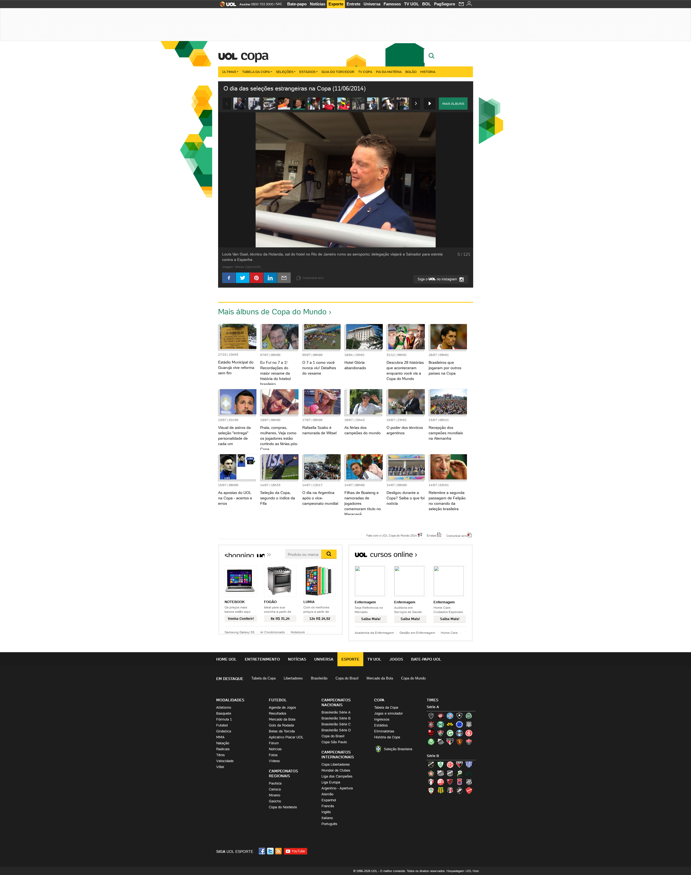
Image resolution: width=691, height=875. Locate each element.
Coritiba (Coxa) (440, 724)
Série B (433, 755)
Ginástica (223, 731)
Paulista (275, 783)
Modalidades (230, 700)
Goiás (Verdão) (450, 733)
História (427, 72)
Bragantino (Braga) (440, 773)
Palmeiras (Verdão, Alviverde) (431, 741)
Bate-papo (297, 4)
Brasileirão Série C (336, 724)
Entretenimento (262, 659)
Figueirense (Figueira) (469, 724)
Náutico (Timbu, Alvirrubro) (440, 782)
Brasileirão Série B (336, 718)
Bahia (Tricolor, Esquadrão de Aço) (450, 715)
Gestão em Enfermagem (417, 633)
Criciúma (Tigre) (450, 724)
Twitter (271, 851)
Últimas (229, 72)
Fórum (274, 743)
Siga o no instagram (438, 279)
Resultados (277, 713)
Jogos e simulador (388, 713)
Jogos (396, 659)
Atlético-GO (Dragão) (459, 764)
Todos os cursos (454, 556)
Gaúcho (275, 801)
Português (329, 824)
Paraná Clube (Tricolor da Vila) (459, 782)
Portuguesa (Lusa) (431, 790)
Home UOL (226, 659)
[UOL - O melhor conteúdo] (226, 6)
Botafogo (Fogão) (459, 715)
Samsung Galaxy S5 (240, 632)
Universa (372, 4)
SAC (279, 4)
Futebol (222, 725)
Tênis (220, 755)
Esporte (335, 4)
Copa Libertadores (335, 764)
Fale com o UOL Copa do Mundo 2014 (391, 535)
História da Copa (387, 737)
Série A (433, 707)
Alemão (327, 794)
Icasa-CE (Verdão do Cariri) (469, 773)
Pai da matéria (389, 72)
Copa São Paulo (334, 742)
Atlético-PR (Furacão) (440, 715)
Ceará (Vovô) (450, 773)
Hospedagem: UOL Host (462, 871)
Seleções (284, 72)
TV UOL (411, 4)
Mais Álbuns (453, 104)
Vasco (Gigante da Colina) (459, 790)
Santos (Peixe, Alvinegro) (440, 741)
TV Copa (365, 72)
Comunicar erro (456, 535)
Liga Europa (330, 782)
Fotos (273, 755)
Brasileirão (319, 678)
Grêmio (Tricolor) (459, 733)
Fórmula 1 (224, 719)
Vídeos (274, 761)
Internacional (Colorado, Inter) (469, 733)
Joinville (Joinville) (431, 782)
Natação (222, 743)
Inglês (326, 812)
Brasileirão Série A (336, 712)
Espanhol (328, 800)
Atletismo (223, 707)
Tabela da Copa (256, 72)
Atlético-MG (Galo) (431, 715)
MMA (220, 737)
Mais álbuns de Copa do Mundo (272, 311)
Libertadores (293, 678)
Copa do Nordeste (283, 807)
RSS (279, 851)
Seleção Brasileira (398, 749)
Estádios (307, 72)
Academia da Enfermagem (374, 633)
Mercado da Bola (380, 678)
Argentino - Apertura (337, 788)
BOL (426, 4)
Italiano (327, 818)
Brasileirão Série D (336, 730)
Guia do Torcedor (337, 72)
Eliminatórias (384, 731)
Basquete (223, 713)
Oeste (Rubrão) (450, 782)
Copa (254, 55)
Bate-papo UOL (426, 659)
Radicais (223, 749)
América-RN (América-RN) (450, 764)
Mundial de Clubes (335, 770)
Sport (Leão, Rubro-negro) (459, 741)
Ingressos (381, 719)
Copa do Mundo (413, 678)
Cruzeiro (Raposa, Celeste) (459, 724)
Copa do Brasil (347, 678)
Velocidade (224, 761)
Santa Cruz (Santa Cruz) (450, 790)
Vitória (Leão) (469, 741)
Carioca (275, 789)
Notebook (298, 632)
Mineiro (274, 795)
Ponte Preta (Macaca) (469, 782)
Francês (327, 806)
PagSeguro (444, 4)
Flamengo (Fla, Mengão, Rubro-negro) (431, 733)
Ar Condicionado (272, 632)
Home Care (449, 633)
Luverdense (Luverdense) (459, 773)
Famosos (392, 4)
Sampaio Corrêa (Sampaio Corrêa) (440, 790)
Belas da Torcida (282, 731)
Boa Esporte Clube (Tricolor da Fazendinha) (431, 773)
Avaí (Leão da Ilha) (469, 764)
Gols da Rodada (281, 725)
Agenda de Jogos (282, 707)
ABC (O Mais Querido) (431, 764)
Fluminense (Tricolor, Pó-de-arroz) (440, 733)
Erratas (431, 535)
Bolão (410, 72)
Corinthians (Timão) (431, 724)
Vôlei (220, 767)
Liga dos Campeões (337, 776)
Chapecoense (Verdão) (469, 715)
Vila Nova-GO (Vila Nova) (469, 790)
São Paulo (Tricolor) (450, 741)
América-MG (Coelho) (440, 764)
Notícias (317, 4)
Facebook (263, 851)
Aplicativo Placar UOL (286, 737)
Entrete (353, 4)
